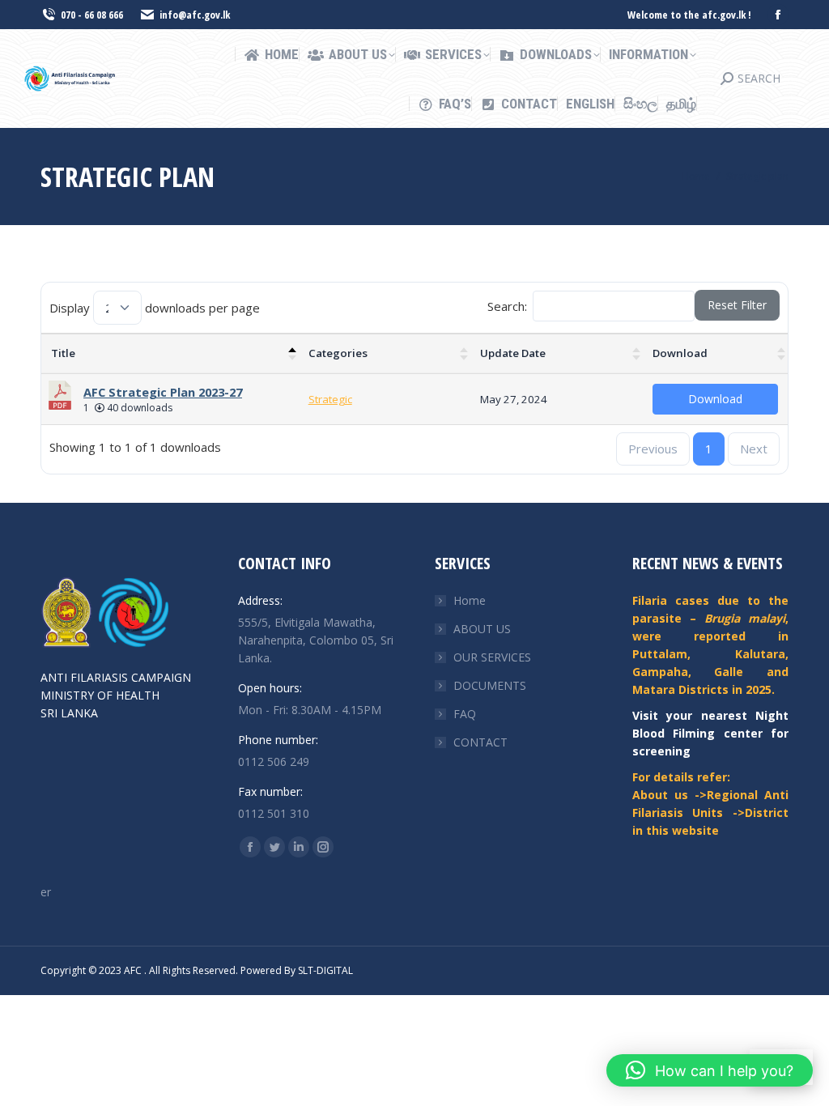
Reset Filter (737, 305)
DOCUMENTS (489, 685)
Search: (507, 306)
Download (680, 353)
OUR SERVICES (492, 657)
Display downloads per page (154, 308)
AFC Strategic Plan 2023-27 (162, 392)
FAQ (464, 713)
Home (469, 600)
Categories (338, 353)
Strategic (330, 399)
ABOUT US (482, 628)
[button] (709, 1070)
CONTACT (480, 742)
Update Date (513, 353)
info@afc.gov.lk (194, 14)
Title (63, 353)
